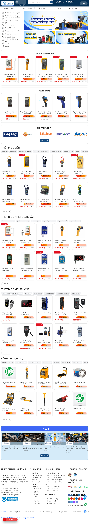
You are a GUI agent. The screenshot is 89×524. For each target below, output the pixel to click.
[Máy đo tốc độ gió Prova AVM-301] (9, 303)
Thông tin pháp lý (37, 475)
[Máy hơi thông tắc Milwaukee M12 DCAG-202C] (62, 399)
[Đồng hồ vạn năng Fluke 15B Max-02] (9, 101)
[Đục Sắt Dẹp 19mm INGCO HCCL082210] (44, 399)
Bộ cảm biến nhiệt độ (8, 221)
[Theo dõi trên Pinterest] (71, 498)
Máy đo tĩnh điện (68, 151)
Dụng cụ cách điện (21, 362)
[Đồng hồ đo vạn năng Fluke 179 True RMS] (61, 64)
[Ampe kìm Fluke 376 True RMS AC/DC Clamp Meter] (62, 162)
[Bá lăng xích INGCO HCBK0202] (27, 372)
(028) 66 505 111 (15, 492)
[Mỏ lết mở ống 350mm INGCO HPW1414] (27, 399)
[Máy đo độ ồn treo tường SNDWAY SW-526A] (27, 303)
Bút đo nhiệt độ (36, 221)
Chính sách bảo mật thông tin (56, 475)
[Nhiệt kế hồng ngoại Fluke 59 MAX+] (27, 64)
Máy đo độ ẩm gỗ (62, 221)
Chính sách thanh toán (54, 477)
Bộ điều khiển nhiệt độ (23, 221)
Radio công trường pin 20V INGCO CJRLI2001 (44, 383)
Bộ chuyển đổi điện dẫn (25, 151)
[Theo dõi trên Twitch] (74, 502)
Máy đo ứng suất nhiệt (49, 221)
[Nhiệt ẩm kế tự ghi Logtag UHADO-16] (44, 259)
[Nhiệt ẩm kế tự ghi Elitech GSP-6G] (27, 231)
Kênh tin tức (44, 8)
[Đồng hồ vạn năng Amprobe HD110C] (80, 162)
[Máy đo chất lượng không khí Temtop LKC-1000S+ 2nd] (62, 303)
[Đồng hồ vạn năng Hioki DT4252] (9, 190)
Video (60, 8)
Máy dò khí (28, 293)
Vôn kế (77, 151)
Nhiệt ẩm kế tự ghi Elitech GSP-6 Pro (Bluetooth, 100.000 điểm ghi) (10, 75)
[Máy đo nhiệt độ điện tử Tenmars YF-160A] (27, 259)
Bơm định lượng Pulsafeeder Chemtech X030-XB (61, 341)
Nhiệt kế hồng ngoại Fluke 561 (79, 241)
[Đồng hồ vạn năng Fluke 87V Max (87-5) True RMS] (44, 64)
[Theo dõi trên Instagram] (71, 495)
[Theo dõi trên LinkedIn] (76, 498)
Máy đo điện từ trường (63, 293)
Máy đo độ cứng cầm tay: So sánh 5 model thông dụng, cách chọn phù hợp (76, 448)
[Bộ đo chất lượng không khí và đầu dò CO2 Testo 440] (44, 331)
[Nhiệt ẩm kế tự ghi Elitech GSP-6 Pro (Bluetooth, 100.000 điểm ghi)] (9, 64)
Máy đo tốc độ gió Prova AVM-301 (7, 313)
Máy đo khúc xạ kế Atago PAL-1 (8, 341)
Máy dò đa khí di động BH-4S (44, 313)
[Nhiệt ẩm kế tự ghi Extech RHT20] (9, 259)
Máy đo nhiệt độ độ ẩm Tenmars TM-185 (79, 269)
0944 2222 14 (13, 488)
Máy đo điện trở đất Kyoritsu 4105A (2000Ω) (43, 200)
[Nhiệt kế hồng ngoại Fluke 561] (80, 231)
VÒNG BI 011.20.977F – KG (8, 383)
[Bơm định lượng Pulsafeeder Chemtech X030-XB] (62, 331)
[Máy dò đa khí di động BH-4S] (44, 303)
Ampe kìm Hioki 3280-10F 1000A (9, 172)
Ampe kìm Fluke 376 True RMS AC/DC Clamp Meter (61, 172)
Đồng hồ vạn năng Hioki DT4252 (8, 200)
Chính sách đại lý (52, 488)
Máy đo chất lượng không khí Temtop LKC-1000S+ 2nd (60, 313)
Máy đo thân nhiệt (75, 221)
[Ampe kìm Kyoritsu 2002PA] (27, 190)
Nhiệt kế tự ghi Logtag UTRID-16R (44, 241)
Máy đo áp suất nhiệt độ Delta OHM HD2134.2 (79, 341)
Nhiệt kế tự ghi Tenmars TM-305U (61, 269)
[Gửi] (51, 2)
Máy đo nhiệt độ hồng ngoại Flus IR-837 (79, 112)
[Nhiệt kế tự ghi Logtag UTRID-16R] (44, 231)
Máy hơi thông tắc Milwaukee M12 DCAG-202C (60, 409)
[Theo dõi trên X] (76, 495)
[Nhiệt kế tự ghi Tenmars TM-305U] (62, 259)
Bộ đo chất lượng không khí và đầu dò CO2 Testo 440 (44, 341)
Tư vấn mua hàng (52, 499)
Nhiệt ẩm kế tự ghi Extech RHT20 (7, 269)
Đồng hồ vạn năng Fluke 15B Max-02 (10, 112)
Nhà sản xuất (28, 8)
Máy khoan (56, 362)
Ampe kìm (5, 151)
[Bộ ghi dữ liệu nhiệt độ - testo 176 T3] (79, 64)
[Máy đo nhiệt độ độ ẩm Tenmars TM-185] (80, 259)
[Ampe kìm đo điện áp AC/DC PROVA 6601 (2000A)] (62, 190)
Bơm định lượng (38, 293)
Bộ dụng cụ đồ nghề (7, 362)
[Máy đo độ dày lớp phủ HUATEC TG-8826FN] (27, 331)
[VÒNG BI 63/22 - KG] (80, 372)
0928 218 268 (13, 490)
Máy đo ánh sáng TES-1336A (80, 313)
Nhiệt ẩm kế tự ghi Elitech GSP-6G (25, 241)
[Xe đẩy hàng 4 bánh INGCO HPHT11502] (62, 372)
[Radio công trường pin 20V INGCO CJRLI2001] (44, 372)
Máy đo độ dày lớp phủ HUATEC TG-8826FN (25, 341)
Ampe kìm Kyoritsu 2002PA (25, 200)
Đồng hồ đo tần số (56, 151)
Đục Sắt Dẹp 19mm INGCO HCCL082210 (44, 409)
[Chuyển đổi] (32, 492)
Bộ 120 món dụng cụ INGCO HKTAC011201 (8, 409)
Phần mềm (74, 8)
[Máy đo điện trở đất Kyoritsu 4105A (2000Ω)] (44, 190)
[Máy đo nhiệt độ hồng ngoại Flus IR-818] (61, 101)
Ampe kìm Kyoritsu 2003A (43, 172)
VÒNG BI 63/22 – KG (79, 382)
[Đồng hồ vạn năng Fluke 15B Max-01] (27, 101)
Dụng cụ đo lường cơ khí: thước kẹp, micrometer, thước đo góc (32, 447)
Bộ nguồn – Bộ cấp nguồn (41, 151)
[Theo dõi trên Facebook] (69, 495)
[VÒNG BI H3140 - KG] (80, 399)
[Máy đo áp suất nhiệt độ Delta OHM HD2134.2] (80, 331)
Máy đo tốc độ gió (17, 293)
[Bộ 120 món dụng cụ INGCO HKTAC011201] (9, 399)
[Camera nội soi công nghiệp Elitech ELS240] (44, 101)
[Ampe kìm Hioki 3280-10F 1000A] (9, 162)
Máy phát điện (77, 362)
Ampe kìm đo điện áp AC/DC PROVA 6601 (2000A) (61, 200)
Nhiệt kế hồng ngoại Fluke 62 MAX (61, 241)
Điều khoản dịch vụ (53, 473)
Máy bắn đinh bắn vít (34, 362)
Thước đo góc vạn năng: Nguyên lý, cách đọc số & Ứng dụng (12, 447)
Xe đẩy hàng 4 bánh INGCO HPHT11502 (61, 383)
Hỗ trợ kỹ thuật (51, 501)
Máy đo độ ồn (6, 293)
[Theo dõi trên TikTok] (74, 495)
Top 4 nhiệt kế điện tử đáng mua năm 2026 (54, 447)
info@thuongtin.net (13, 495)
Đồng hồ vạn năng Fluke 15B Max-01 (27, 112)
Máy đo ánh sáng (49, 293)
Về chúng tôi (9, 8)
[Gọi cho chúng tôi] (69, 498)
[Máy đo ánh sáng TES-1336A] (80, 303)
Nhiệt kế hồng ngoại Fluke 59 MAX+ (27, 75)
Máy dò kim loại (66, 362)
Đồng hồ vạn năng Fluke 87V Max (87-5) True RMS (44, 75)
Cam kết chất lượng (53, 491)
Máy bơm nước (47, 362)
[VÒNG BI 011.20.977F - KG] (9, 372)
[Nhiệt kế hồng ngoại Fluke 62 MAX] (62, 231)
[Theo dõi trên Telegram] (71, 502)
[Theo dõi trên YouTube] (79, 498)
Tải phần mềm (51, 503)
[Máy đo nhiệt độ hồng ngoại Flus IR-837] (79, 101)
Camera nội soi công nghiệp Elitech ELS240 (44, 112)
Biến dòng (13, 151)
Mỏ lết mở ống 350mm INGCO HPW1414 (27, 409)
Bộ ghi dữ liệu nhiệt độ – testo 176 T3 (79, 75)
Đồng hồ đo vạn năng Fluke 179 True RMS (61, 75)
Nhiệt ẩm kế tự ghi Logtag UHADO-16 (43, 269)
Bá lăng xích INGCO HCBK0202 (26, 383)
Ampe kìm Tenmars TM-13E (78, 200)
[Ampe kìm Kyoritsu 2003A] (44, 162)
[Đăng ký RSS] (74, 498)
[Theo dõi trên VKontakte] (69, 502)
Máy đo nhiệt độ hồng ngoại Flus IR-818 (61, 112)
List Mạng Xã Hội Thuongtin (77, 505)
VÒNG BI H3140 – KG (79, 409)
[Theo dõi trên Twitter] (79, 495)
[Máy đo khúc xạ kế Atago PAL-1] (9, 331)
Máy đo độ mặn (76, 293)
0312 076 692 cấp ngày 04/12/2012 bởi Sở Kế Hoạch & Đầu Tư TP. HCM (14, 482)
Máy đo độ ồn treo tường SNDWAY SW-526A (26, 313)
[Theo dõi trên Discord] (76, 502)
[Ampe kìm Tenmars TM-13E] (80, 190)
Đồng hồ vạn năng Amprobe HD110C (78, 172)
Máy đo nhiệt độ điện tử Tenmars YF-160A (26, 269)
